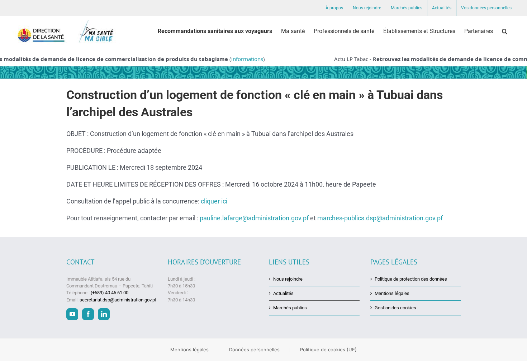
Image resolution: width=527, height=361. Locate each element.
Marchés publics (290, 307)
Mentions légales (392, 293)
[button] (504, 31)
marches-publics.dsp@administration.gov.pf (380, 218)
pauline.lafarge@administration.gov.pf (254, 218)
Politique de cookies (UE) (328, 349)
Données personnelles (254, 349)
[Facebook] (88, 314)
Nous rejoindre (288, 279)
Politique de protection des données (411, 279)
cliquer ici (214, 201)
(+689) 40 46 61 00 (109, 292)
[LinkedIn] (104, 314)
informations (242, 58)
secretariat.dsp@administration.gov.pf (118, 300)
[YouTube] (72, 314)
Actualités (283, 293)
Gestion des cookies (395, 307)
